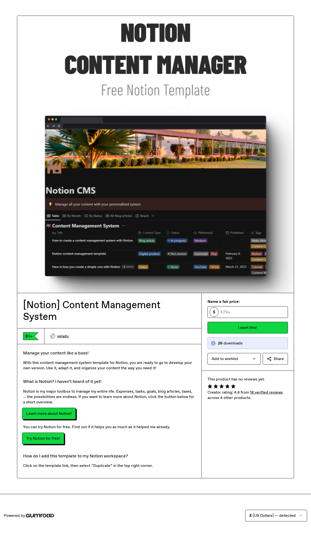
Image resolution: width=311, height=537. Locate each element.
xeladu (63, 336)
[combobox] (234, 359)
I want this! (247, 327)
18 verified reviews (266, 392)
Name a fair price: (223, 301)
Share (279, 358)
